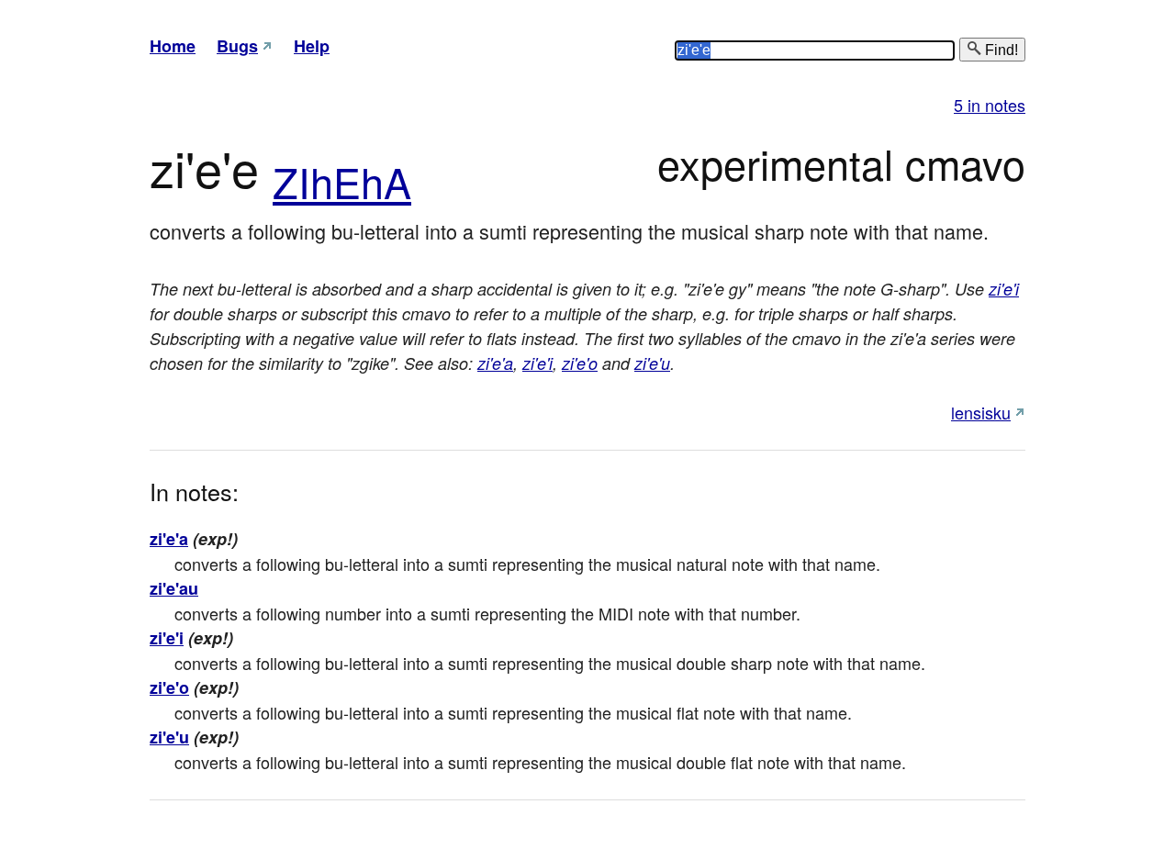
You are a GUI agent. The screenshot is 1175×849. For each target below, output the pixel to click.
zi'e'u (652, 363)
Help (312, 46)
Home (173, 46)
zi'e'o (580, 363)
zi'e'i (1004, 288)
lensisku (981, 412)
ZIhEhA (342, 181)
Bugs (237, 46)
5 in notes (989, 105)
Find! (999, 50)
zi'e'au (174, 588)
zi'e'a (495, 363)
